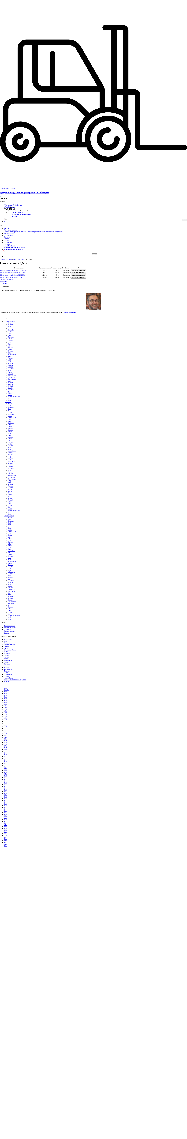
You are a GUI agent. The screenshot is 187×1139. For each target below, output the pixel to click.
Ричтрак (6, 633)
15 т (5, 728)
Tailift (9, 393)
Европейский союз (10, 650)
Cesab (10, 332)
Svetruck (10, 500)
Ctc (9, 537)
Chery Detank (12, 417)
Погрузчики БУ (9, 235)
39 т (5, 790)
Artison (10, 323)
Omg (9, 381)
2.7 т (5, 746)
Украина (7, 667)
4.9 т (5, 797)
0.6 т (5, 697)
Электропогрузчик (10, 627)
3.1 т (5, 769)
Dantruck (11, 337)
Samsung (10, 384)
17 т (5, 732)
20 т (5, 751)
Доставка (7, 237)
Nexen (10, 370)
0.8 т (5, 700)
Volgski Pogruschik (14, 396)
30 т (5, 777)
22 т (5, 755)
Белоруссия (7, 639)
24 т (5, 758)
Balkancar (11, 325)
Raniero (10, 382)
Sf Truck (10, 386)
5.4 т (5, 814)
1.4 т (5, 711)
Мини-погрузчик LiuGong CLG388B (12, 272)
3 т (5, 767)
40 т (5, 798)
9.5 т (5, 846)
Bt (8, 410)
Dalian (10, 335)
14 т (5, 726)
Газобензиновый (9, 321)
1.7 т (5, 716)
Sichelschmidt (12, 601)
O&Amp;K (11, 377)
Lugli (9, 361)
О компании (8, 242)
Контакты (7, 244)
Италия (6, 655)
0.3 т (5, 691)
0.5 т (5, 695)
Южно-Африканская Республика (15, 680)
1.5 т (5, 712)
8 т (5, 837)
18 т (5, 734)
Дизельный (7, 402)
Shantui (10, 491)
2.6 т (5, 744)
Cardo (10, 412)
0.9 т (5, 702)
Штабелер (7, 629)
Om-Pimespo (12, 379)
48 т (5, 811)
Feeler (10, 431)
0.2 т (5, 688)
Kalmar (10, 356)
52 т (5, 819)
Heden (10, 438)
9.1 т (5, 844)
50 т (5, 818)
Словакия (7, 664)
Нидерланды (8, 660)
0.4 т (5, 693)
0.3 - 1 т (6, 690)
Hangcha (10, 437)
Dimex (10, 339)
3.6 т (5, 776)
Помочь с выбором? (6, 280)
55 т (5, 821)
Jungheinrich (12, 354)
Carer (9, 528)
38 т (5, 788)
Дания (6, 648)
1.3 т (5, 709)
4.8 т (5, 795)
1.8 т (5, 718)
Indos (9, 353)
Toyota (10, 395)
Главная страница (6, 259)
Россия (6, 662)
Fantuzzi (10, 430)
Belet (9, 328)
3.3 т (5, 772)
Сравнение (3, 283)
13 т (5, 725)
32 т (5, 779)
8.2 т (5, 839)
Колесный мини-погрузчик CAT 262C (13, 270)
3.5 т (5, 774)
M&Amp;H (11, 363)
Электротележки (9, 631)
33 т (5, 781)
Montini (10, 582)
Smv (9, 493)
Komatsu (10, 358)
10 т (5, 719)
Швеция (6, 676)
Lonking (10, 458)
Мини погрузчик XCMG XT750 (11, 277)
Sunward (10, 498)
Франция (7, 671)
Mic (9, 579)
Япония (6, 681)
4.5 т (5, 793)
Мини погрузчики (19, 259)
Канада (6, 657)
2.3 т (5, 741)
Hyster (10, 349)
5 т (5, 812)
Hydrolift (10, 347)
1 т (5, 705)
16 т (5, 730)
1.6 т (5, 714)
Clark (9, 333)
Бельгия (6, 641)
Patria (9, 482)
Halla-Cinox (11, 551)
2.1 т (5, 737)
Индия (6, 652)
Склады (6, 240)
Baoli (9, 326)
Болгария (7, 643)
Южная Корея (8, 678)
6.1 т (5, 825)
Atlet (9, 519)
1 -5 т (5, 704)
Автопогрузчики (9, 626)
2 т (5, 735)
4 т (5, 791)
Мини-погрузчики (56, 232)
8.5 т (5, 840)
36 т (5, 784)
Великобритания (9, 645)
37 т (5, 786)
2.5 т (5, 742)
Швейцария (8, 674)
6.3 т (5, 826)
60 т (5, 832)
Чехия (6, 673)
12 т (5, 723)
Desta (9, 424)
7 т (5, 833)
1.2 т (5, 707)
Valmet (10, 509)
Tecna (9, 610)
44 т (5, 805)
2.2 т (5, 739)
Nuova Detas (12, 375)
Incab (9, 447)
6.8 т (5, 830)
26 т (5, 762)
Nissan (10, 372)
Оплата (6, 239)
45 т (5, 807)
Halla (9, 344)
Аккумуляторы (9, 233)
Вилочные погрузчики (7, 188)
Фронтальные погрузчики (41, 232)
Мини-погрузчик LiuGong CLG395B (12, 275)
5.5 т (5, 816)
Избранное (3, 281)
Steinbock (11, 389)
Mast (9, 465)
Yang (9, 400)
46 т (5, 809)
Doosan (10, 340)
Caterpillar (11, 330)
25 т (5, 760)
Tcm (9, 503)
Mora (9, 584)
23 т (5, 756)
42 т (5, 802)
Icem (9, 558)
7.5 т (5, 835)
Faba (9, 544)
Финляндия (8, 669)
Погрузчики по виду (11, 230)
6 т (5, 823)
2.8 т (5, 748)
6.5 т (5, 828)
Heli (9, 346)
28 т (5, 763)
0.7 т (5, 698)
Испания (7, 653)
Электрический (9, 516)
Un (9, 507)
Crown (10, 535)
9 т (5, 842)
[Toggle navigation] (1, 225)
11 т (5, 721)
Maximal (10, 367)
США (6, 666)
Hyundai (10, 351)
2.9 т (5, 749)
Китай (6, 659)
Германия (7, 646)
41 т (5, 800)
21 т (5, 753)
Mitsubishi (11, 368)
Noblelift (10, 374)
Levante (10, 566)
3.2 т (5, 770)
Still (9, 391)
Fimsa (9, 342)
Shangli (10, 388)
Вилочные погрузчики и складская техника (18, 232)
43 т (5, 804)
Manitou (10, 365)
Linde (9, 360)
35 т (5, 783)
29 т (5, 765)
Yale (9, 398)
